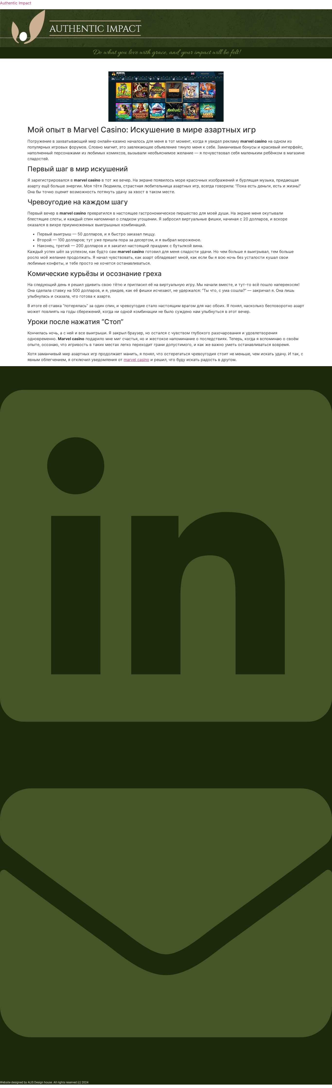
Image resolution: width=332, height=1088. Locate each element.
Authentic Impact (15, 2)
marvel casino (136, 359)
